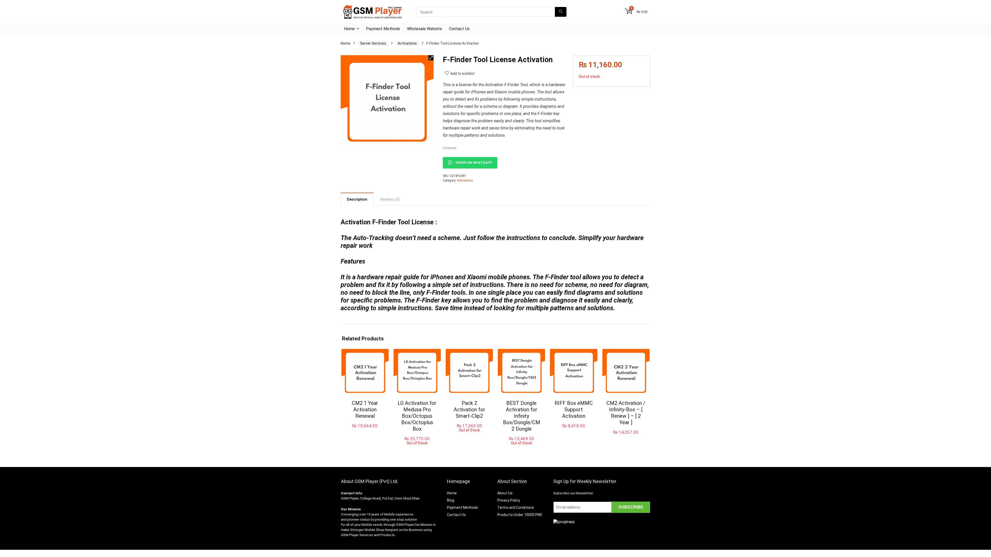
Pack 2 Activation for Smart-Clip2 (469, 409)
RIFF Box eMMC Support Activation (574, 409)
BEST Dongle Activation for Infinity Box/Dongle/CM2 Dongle (521, 416)
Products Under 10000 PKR (519, 515)
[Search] (560, 12)
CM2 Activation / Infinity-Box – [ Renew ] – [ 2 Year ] (625, 412)
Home (349, 28)
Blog (450, 500)
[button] (431, 57)
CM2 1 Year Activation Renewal (365, 409)
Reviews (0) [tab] (390, 199)
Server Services (373, 43)
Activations (407, 43)
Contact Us (459, 28)
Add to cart (365, 430)
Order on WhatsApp (473, 163)
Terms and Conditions (515, 507)
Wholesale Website (424, 28)
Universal (449, 148)
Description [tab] (357, 199)
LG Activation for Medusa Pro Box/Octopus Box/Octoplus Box (417, 416)
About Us (505, 493)
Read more (417, 449)
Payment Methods (383, 28)
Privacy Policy (508, 500)
